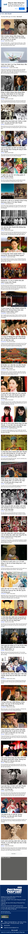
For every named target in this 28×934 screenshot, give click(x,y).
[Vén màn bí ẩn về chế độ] (14, 805)
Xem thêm (13, 853)
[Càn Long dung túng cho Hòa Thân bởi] (14, 748)
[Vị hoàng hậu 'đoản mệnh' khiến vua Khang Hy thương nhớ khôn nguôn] (14, 244)
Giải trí (2, 41)
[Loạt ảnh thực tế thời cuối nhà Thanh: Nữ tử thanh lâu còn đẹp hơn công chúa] (14, 777)
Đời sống (3, 650)
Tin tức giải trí (4, 456)
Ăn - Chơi (3, 817)
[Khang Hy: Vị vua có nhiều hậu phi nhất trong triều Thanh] (14, 271)
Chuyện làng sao (4, 428)
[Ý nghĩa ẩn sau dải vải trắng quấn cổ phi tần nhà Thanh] (14, 166)
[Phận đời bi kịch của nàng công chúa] (14, 469)
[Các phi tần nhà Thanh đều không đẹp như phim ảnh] (14, 218)
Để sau (16, 8)
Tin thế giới (3, 313)
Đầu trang (14, 930)
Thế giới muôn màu (5, 67)
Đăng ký (21, 8)
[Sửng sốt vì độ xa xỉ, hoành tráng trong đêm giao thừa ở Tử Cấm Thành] (14, 191)
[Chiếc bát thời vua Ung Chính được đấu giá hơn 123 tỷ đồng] (14, 55)
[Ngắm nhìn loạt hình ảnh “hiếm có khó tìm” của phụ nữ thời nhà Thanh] (14, 112)
